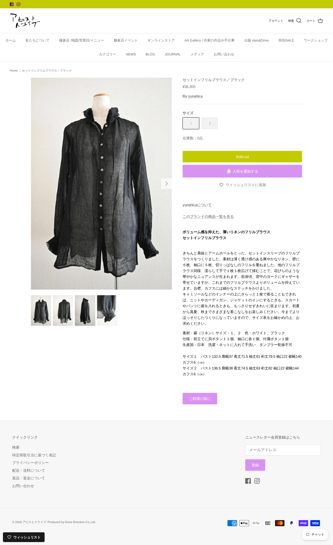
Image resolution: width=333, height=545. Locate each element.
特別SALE (286, 40)
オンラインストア (161, 40)
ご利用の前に (200, 399)
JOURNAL (173, 54)
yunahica (195, 96)
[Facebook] (11, 4)
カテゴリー (107, 54)
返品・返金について (28, 478)
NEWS (131, 54)
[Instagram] (18, 4)
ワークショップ (316, 40)
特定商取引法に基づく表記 (34, 455)
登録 (255, 465)
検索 (16, 447)
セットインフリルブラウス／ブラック (47, 70)
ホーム (11, 40)
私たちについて (37, 40)
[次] (166, 183)
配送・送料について (28, 470)
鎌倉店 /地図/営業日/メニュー (81, 40)
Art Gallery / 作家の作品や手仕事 (210, 40)
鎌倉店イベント (126, 40)
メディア (197, 54)
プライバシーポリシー (30, 463)
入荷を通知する (245, 171)
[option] (101, 184)
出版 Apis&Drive (256, 40)
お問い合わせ (224, 54)
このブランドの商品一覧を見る (208, 216)
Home (14, 70)
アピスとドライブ (34, 522)
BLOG (150, 54)
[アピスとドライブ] (25, 20)
